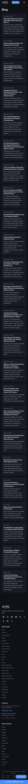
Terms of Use (14, 776)
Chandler (4, 740)
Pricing (3, 662)
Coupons (4, 684)
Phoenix (4, 759)
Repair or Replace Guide (8, 668)
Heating (4, 638)
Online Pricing (5, 670)
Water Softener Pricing (7, 678)
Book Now (15, 2)
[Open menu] (24, 2)
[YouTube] (11, 617)
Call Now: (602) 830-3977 (15, 782)
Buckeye (4, 735)
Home (3, 630)
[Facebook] (3, 617)
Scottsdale (4, 762)
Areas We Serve (5, 648)
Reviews (4, 657)
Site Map (4, 697)
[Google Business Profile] (20, 617)
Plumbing (4, 640)
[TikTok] (3, 621)
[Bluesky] (7, 621)
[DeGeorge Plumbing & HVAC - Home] (5, 2)
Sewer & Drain (5, 643)
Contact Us (4, 651)
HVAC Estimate (5, 673)
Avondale (4, 732)
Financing (4, 681)
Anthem (4, 727)
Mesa (3, 751)
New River (4, 754)
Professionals (5, 692)
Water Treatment (6, 646)
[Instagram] (7, 617)
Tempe (3, 764)
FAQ (3, 659)
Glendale (4, 748)
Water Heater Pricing (7, 676)
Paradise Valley (5, 756)
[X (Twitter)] (11, 621)
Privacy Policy (8, 776)
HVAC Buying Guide (6, 665)
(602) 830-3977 (7, 711)
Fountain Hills (5, 743)
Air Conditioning (6, 635)
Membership (5, 689)
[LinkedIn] (16, 617)
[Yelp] (24, 617)
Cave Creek (4, 737)
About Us (4, 632)
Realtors (4, 695)
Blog (3, 654)
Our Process (5, 686)
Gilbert (3, 746)
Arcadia (4, 729)
